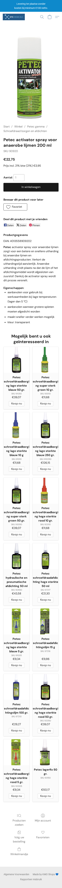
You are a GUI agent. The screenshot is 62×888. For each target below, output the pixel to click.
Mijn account (43, 820)
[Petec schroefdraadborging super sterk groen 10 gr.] (45, 360)
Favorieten (42, 837)
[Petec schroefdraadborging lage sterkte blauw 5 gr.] (16, 621)
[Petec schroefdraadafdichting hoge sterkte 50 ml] (45, 556)
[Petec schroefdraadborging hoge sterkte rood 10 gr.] (45, 491)
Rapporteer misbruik (31, 879)
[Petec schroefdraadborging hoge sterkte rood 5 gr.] (16, 752)
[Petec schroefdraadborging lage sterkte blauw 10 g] (16, 425)
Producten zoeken (19, 823)
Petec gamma (36, 126)
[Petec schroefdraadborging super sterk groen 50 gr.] (16, 491)
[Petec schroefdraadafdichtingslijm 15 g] (45, 621)
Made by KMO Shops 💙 (45, 874)
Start (6, 126)
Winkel (18, 126)
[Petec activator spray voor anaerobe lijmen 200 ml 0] (31, 77)
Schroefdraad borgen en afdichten (25, 131)
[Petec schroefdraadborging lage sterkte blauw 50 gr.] (16, 360)
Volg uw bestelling (19, 839)
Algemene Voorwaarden (16, 874)
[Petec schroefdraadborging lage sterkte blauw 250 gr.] (45, 425)
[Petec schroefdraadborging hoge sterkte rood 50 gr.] (45, 687)
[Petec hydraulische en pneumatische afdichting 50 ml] (16, 556)
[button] (14, 17)
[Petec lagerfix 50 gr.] (45, 752)
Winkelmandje (19, 854)
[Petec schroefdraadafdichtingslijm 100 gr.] (16, 687)
